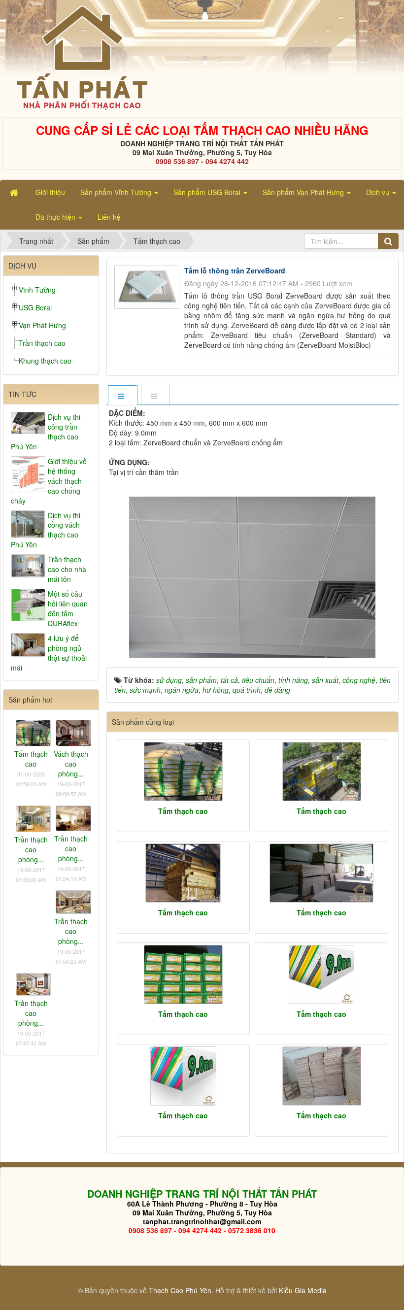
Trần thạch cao (42, 343)
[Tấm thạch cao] (183, 771)
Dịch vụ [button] (378, 192)
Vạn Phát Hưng (42, 325)
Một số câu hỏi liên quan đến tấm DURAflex (68, 608)
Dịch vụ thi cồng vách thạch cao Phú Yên (45, 530)
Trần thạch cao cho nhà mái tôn (67, 569)
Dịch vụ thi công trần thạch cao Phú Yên (45, 431)
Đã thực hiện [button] (56, 217)
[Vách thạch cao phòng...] (73, 732)
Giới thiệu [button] (50, 192)
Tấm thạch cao (183, 811)
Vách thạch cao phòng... (71, 763)
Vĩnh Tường (37, 290)
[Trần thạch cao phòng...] (33, 818)
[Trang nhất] (15, 192)
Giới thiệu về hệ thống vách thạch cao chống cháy (49, 480)
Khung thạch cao (45, 361)
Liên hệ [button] (109, 217)
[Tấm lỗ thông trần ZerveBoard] (148, 286)
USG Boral (35, 307)
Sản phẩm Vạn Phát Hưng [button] (304, 192)
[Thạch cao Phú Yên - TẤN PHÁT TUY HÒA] (81, 57)
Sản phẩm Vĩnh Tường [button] (116, 192)
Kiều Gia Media (303, 1290)
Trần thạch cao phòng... (31, 849)
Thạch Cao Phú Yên (180, 1290)
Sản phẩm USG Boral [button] (207, 192)
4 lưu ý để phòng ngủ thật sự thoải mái (49, 652)
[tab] (122, 395)
